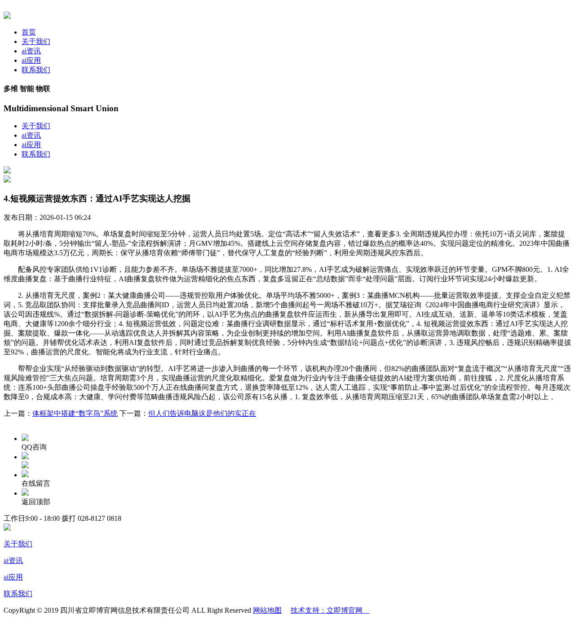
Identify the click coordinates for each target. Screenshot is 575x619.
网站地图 (267, 610)
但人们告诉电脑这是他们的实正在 (202, 413)
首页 (29, 32)
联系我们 (36, 70)
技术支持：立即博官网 (330, 610)
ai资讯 (31, 51)
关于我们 (36, 41)
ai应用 (31, 60)
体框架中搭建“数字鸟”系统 (75, 413)
